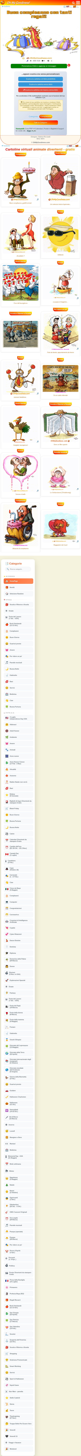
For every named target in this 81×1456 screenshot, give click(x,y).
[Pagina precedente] (2, 146)
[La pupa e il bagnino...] (60, 286)
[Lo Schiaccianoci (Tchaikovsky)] (60, 476)
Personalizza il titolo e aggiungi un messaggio (39, 66)
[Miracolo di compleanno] (20, 527)
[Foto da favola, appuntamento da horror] (60, 333)
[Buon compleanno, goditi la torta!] (20, 182)
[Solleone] (60, 237)
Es (78, 7)
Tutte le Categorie (40, 122)
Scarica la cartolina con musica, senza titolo (41, 90)
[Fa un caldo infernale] (60, 381)
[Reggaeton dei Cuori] (60, 529)
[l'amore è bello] (20, 475)
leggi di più (31, 131)
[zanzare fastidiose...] (20, 380)
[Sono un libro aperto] (60, 427)
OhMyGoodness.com (41, 142)
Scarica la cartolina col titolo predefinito (40, 79)
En (71, 7)
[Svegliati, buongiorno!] (20, 427)
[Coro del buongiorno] (20, 285)
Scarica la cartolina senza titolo (40, 84)
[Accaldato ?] (20, 236)
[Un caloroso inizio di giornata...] (60, 181)
